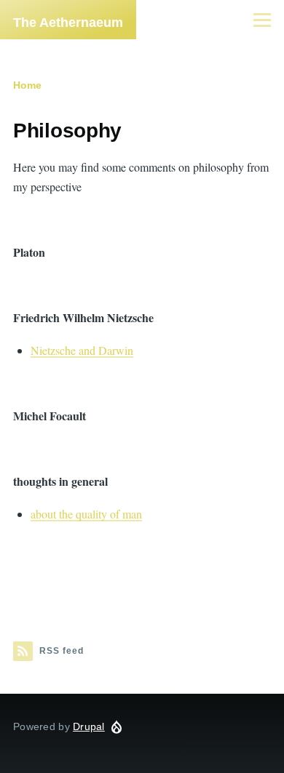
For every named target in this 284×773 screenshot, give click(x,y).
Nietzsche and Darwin (82, 350)
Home (27, 85)
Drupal (89, 726)
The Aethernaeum (68, 22)
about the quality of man (86, 513)
